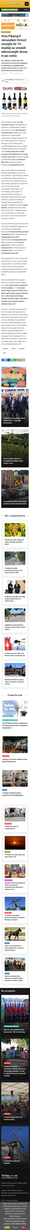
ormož (4, 353)
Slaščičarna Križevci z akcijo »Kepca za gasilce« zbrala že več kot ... (14, 682)
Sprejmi (7, 1227)
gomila (13, 348)
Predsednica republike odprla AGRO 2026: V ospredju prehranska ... (14, 420)
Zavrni (23, 1227)
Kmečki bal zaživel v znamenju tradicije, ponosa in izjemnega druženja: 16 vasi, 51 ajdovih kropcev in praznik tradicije (14, 1071)
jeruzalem (21, 348)
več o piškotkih (14, 1221)
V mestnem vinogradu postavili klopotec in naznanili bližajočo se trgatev (15, 918)
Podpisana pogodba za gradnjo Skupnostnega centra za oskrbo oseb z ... (15, 599)
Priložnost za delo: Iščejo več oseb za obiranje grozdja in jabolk (14, 542)
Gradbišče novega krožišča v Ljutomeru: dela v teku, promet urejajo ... (15, 627)
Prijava (26, 9)
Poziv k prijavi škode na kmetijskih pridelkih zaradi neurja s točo (13, 461)
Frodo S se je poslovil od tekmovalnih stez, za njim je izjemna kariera (14, 948)
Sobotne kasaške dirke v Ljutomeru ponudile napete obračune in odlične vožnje (14, 978)
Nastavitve (15, 1227)
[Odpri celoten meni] (27, 4)
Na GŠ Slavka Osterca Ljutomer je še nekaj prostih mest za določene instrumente (15, 725)
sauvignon (5, 348)
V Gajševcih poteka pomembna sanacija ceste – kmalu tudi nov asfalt (14, 570)
